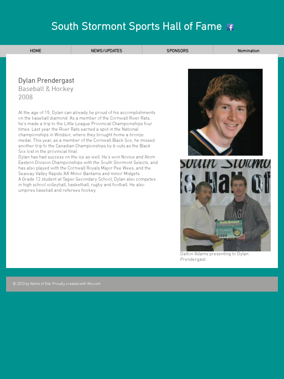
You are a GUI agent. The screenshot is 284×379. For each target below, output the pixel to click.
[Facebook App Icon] (230, 27)
